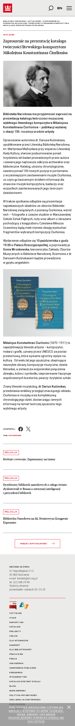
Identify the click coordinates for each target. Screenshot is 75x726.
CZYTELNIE (15, 613)
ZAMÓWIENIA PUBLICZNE (22, 668)
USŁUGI (13, 636)
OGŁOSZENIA (16, 663)
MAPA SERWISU (17, 691)
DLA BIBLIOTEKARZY (20, 649)
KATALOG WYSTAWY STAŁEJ (25, 681)
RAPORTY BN (16, 622)
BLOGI (12, 686)
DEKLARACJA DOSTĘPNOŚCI (25, 700)
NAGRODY (14, 645)
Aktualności (34, 21)
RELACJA (11, 452)
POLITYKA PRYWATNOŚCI (23, 695)
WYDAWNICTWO (18, 677)
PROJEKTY (15, 631)
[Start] (7, 8)
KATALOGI (14, 627)
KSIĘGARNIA (15, 672)
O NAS (12, 618)
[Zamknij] (69, 707)
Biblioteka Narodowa (14, 21)
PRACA (13, 659)
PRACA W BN (16, 654)
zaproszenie (14, 435)
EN (59, 8)
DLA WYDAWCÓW (18, 641)
